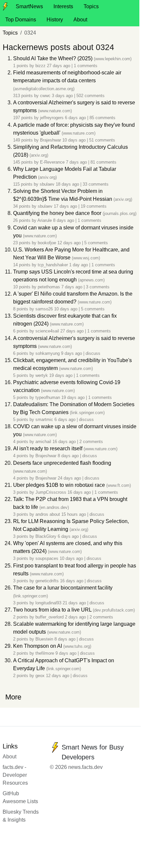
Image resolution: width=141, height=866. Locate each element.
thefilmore (44, 653)
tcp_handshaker (53, 264)
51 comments (102, 140)
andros (41, 514)
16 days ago (64, 441)
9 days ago (72, 353)
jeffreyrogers (52, 117)
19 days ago (61, 375)
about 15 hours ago (68, 514)
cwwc (45, 95)
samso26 (44, 308)
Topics (91, 6)
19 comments (94, 206)
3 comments (98, 286)
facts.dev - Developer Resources (15, 775)
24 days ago (70, 478)
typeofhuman (47, 397)
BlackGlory (45, 536)
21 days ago (75, 602)
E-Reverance (52, 162)
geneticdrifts (47, 580)
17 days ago (66, 206)
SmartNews (29, 6)
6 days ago (76, 117)
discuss (93, 353)
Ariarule (44, 220)
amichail (43, 441)
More (13, 697)
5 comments (96, 242)
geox (40, 675)
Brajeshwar (50, 140)
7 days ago (77, 162)
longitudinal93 (48, 602)
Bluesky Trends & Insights (21, 816)
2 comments (91, 441)
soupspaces (46, 558)
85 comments (102, 117)
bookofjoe (47, 242)
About (80, 19)
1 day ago (79, 264)
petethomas (49, 286)
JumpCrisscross (50, 492)
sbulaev (47, 184)
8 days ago (64, 220)
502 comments (90, 95)
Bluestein (44, 639)
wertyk (41, 375)
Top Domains (20, 19)
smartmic (44, 419)
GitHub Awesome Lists (20, 797)
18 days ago (68, 184)
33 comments (96, 184)
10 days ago (74, 140)
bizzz (40, 65)
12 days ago (69, 242)
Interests (63, 6)
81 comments (103, 162)
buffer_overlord (49, 617)
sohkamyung (47, 353)
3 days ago (63, 95)
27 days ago (59, 65)
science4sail (47, 330)
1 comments (85, 65)
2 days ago (76, 617)
